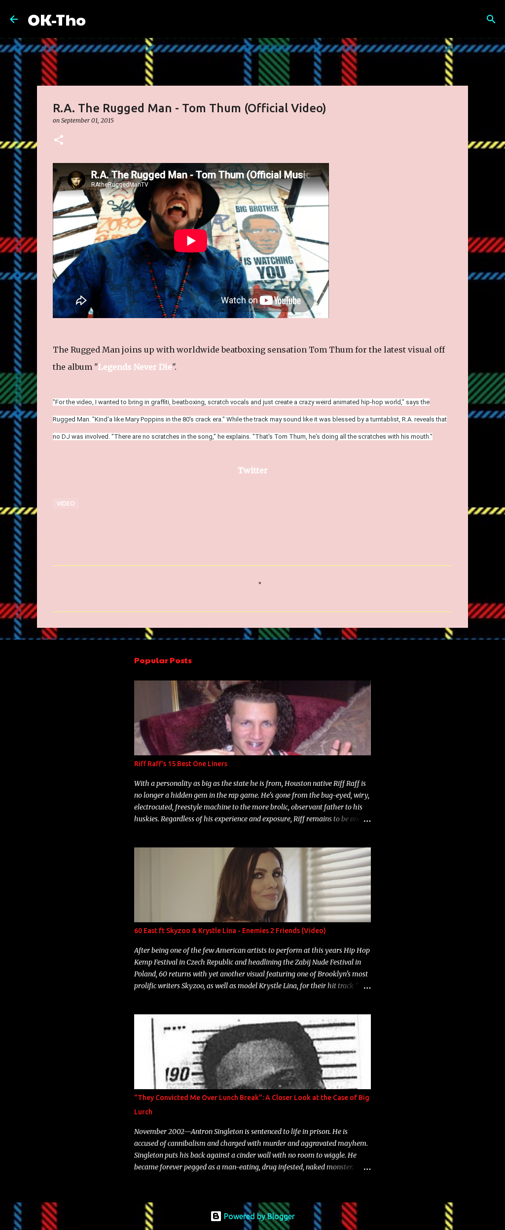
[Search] (100, 19)
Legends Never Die (135, 367)
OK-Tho (57, 19)
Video (66, 503)
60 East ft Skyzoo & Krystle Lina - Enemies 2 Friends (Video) (230, 931)
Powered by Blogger (258, 1216)
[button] (59, 140)
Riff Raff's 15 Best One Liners (180, 764)
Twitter (253, 470)
